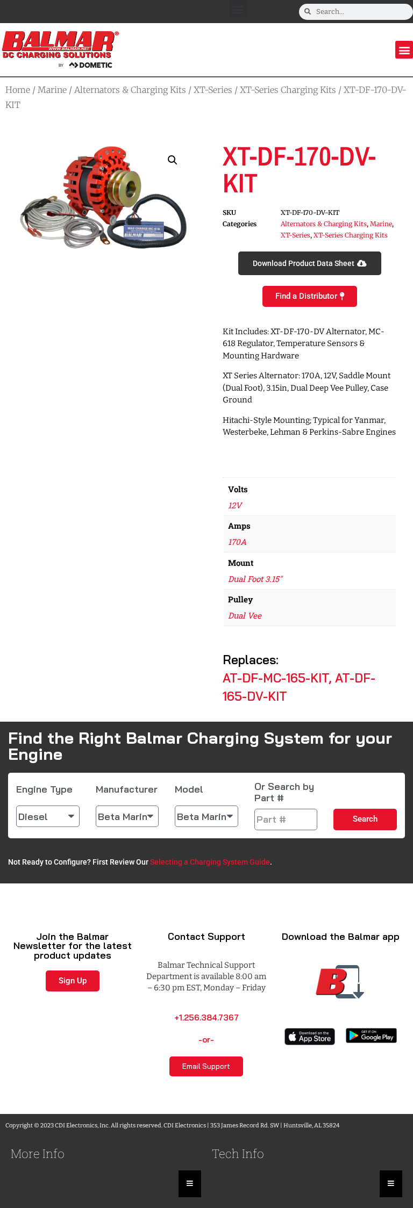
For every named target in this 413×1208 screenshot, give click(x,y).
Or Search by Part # (284, 792)
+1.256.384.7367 (206, 1017)
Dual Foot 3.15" (255, 578)
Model (189, 789)
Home (17, 89)
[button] (238, 9)
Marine (52, 89)
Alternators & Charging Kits (130, 89)
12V (234, 505)
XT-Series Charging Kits (288, 89)
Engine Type (44, 789)
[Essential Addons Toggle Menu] (190, 1183)
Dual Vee (244, 615)
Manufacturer (127, 789)
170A (237, 541)
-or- (206, 1039)
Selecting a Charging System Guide (210, 862)
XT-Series (213, 89)
